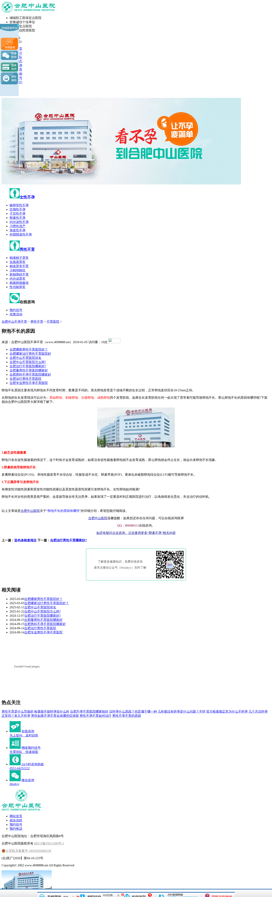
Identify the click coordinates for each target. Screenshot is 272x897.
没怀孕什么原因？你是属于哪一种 (133, 711)
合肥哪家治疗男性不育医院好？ (46, 603)
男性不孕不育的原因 (126, 715)
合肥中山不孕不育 (14, 321)
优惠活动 (16, 314)
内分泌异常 (17, 278)
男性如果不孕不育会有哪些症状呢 (55, 715)
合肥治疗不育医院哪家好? (28, 366)
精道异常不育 (19, 266)
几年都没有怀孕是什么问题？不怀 (181, 711)
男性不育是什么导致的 (17, 711)
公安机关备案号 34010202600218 (28, 850)
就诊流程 (16, 820)
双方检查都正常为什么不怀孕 (227, 711)
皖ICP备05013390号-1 (49, 843)
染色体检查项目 (25, 540)
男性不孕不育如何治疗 (96, 715)
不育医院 (53, 321)
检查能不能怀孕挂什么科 (51, 711)
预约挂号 (16, 310)
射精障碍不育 (19, 274)
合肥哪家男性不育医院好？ (29, 349)
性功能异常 (17, 287)
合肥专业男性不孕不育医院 (29, 383)
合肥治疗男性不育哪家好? (68, 540)
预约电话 (16, 828)
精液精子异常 (19, 257)
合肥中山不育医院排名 (25, 357)
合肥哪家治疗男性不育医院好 (30, 353)
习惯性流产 (17, 226)
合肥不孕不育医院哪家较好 (89, 711)
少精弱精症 (17, 270)
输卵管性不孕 (19, 205)
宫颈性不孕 (17, 209)
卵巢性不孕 (17, 217)
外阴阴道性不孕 (21, 234)
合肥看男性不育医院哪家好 (29, 370)
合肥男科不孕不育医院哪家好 (30, 374)
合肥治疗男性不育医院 (25, 378)
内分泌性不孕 (19, 222)
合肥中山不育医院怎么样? (28, 362)
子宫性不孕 (17, 213)
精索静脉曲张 (19, 282)
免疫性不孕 (17, 230)
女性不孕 (27, 197)
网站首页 (16, 816)
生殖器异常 (17, 262)
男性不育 (27, 249)
